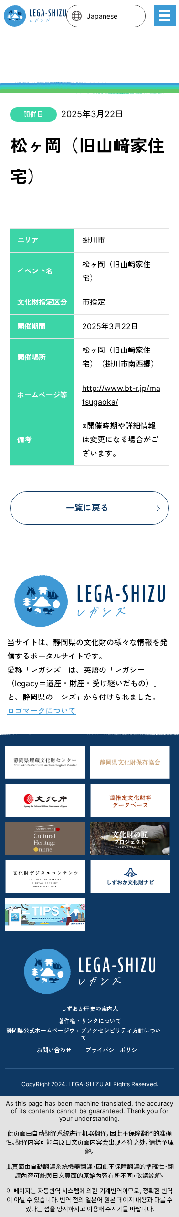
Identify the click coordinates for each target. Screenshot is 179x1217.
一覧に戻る (87, 508)
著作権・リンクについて (89, 1021)
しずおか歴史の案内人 (89, 1008)
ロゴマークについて (41, 711)
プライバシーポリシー (114, 1050)
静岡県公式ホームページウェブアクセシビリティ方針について (83, 1034)
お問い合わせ (54, 1050)
